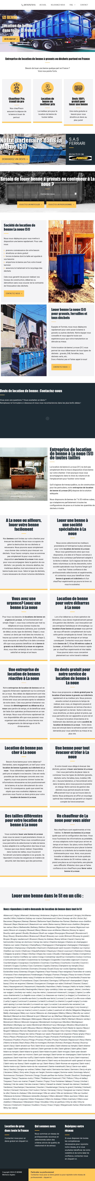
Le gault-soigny (72, 1001)
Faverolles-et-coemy (82, 971)
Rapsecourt (74, 1040)
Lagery (14, 1001)
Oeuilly (51, 1031)
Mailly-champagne (11, 1013)
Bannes (33, 921)
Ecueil (50, 969)
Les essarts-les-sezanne (70, 1004)
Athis (13, 918)
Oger (57, 1031)
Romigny (68, 1043)
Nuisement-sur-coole (37, 1031)
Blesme (65, 930)
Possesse (8, 1040)
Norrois (23, 1031)
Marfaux (59, 1016)
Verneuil (15, 1090)
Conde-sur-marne (11, 957)
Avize (80, 918)
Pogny (47, 1037)
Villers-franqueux (36, 1099)
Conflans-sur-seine (28, 957)
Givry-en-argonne (17, 983)
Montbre (67, 1022)
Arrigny (77, 915)
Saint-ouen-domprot (27, 1060)
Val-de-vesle (18, 1084)
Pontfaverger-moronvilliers (72, 1037)
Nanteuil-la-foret (59, 1028)
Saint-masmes (81, 1057)
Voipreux (27, 1105)
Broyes (6, 939)
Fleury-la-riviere (76, 974)
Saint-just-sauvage (42, 1054)
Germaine (44, 980)
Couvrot (84, 963)
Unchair (84, 1081)
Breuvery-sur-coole (55, 936)
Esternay (23, 971)
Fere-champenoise (22, 974)
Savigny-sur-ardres (25, 1069)
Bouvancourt (81, 933)
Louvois (42, 1010)
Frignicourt (15, 980)
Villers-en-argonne (19, 1099)
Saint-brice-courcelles (45, 1046)
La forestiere (81, 995)
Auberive (21, 918)
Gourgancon (40, 983)
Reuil (21, 1043)
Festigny (48, 974)
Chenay (87, 951)
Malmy (62, 1013)
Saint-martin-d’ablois (43, 1057)
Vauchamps (19, 1087)
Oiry (63, 1031)
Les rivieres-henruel (56, 1007)
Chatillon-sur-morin (12, 951)
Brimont (68, 936)
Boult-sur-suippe (46, 933)
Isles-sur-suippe (66, 989)
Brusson (34, 939)
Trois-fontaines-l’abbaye (61, 1081)
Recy (82, 1040)
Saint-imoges (64, 1051)
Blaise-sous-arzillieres (51, 930)
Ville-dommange (35, 1093)
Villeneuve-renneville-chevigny (35, 1096)
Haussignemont (16, 986)
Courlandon (34, 963)
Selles (38, 1069)
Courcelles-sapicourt (70, 960)
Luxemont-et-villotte (63, 1010)
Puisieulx (64, 1040)
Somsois (29, 1075)
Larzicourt (23, 1001)
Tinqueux (7, 1081)
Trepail (32, 1081)
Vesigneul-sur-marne (72, 1090)
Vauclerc (41, 1087)
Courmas (45, 963)
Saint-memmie (10, 1060)
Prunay (55, 1040)
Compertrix (85, 954)
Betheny (34, 927)
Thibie (37, 1078)
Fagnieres (40, 971)
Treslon (39, 1081)
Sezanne (8, 1072)
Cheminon (78, 951)
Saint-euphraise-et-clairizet (26, 1048)
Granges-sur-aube (55, 983)
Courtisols (66, 963)
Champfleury (35, 945)
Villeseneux (17, 1102)
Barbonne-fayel (44, 921)
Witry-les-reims (10, 1108)
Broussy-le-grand (81, 936)
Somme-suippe (52, 1072)
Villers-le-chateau (53, 1099)
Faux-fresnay (52, 971)
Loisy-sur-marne (23, 1010)
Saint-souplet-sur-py (34, 1063)
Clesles (75, 954)
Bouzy (12, 936)
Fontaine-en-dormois (43, 977)
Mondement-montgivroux (50, 1022)
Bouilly (26, 933)
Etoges (31, 971)
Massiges (26, 1019)
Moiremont (8, 1022)
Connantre (70, 957)
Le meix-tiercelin (23, 1004)
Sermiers (75, 1069)
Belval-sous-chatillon (71, 924)
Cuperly (46, 966)
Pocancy (39, 1037)
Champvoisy (20, 948)
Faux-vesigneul (65, 971)
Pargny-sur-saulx (43, 1034)
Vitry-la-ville (71, 1102)
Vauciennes (30, 1087)
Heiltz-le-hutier (77, 986)
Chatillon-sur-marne (80, 948)
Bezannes (51, 927)
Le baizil (42, 1001)
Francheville (74, 977)
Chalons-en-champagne (76, 942)
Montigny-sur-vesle (22, 1025)
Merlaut (71, 1019)
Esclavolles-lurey (11, 971)
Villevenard (29, 1102)
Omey (68, 1031)
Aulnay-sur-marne (34, 918)
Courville (75, 963)
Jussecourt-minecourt (57, 992)
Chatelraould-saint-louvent (59, 948)
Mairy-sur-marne (28, 1013)
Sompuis (20, 1075)
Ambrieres (45, 915)
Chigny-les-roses (44, 954)
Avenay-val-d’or (70, 918)
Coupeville (55, 960)
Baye (15, 924)
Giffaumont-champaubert (70, 980)
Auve (59, 918)
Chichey (32, 954)
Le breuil (50, 1001)
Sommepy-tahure (81, 1072)
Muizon (39, 1028)
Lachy (7, 1001)
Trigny (47, 1081)
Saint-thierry (49, 1063)
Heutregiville (31, 989)
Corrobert (21, 960)
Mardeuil (7, 1016)
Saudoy (12, 1069)
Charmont (41, 948)
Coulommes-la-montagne (38, 960)
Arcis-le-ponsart (66, 915)
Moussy (31, 1028)
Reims (88, 1040)
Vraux (50, 1105)
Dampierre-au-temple (68, 966)
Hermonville (19, 989)
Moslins (70, 1025)
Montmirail (37, 1025)
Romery (59, 1043)
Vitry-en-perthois (57, 1102)
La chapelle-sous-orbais (31, 995)
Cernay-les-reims (41, 942)
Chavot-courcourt (65, 951)
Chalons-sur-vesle (11, 945)
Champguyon (48, 945)
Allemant (25, 915)
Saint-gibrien (64, 1048)
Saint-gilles (76, 1048)
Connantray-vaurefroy (55, 957)
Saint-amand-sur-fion (25, 1046)
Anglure (54, 915)
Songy (37, 1075)
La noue (60, 998)
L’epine (79, 992)
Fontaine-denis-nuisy (24, 977)
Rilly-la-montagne (39, 1043)
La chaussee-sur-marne (53, 995)
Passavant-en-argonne (62, 1034)
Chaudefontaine (39, 951)
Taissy (15, 1078)
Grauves (77, 983)
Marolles (85, 1016)
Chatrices (26, 951)
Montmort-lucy (50, 1025)
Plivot (31, 1037)
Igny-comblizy (51, 989)
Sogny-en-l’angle (37, 1072)
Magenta (77, 1010)
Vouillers (36, 1105)
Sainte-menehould (57, 1066)
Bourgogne (60, 933)
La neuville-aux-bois (27, 998)
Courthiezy (55, 963)
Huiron (41, 989)
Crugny (15, 966)
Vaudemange (52, 1087)
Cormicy (87, 957)
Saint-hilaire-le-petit (48, 1051)
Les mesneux (24, 1007)
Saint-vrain (84, 1063)
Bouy (5, 936)
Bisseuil (31, 930)
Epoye (80, 969)
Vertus (43, 1090)
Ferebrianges (37, 974)
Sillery (16, 1072)
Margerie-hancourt (72, 1016)
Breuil (43, 936)
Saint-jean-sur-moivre (23, 1054)
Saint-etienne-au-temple (67, 1046)
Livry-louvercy (81, 1007)
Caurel (71, 939)
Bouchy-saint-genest (12, 933)
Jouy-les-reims (39, 992)
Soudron (76, 1075)
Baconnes (8, 921)
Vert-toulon (34, 1090)
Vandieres (8, 1087)
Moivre (17, 1022)
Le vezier (53, 1004)
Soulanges (85, 1075)
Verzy (60, 1090)
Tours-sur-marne (20, 1081)
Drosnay (43, 969)
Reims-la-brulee (11, 1043)
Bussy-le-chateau (46, 939)
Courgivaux (23, 963)
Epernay (73, 969)
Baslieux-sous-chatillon (81, 921)
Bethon (42, 927)
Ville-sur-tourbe (80, 1093)
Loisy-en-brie (9, 1010)
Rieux (27, 1043)
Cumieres (38, 966)
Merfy (64, 1019)
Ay (85, 918)
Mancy (69, 1013)
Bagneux (17, 921)
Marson (17, 1019)
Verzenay (52, 1090)
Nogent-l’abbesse (11, 1031)
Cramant (7, 966)
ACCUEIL (43, 5)
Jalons (77, 989)
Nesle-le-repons (75, 1028)
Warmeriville (85, 1105)
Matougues (37, 1019)
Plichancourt (22, 1037)
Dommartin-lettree (11, 969)
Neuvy (86, 1028)
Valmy (42, 1084)
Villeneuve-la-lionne (12, 1096)
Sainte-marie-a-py (11, 1066)
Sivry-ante (24, 1072)
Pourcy (25, 1040)
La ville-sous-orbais (82, 998)
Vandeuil (85, 1084)
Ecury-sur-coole (61, 969)
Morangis (61, 1025)
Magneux (86, 1010)
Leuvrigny (69, 1007)
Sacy (12, 1046)
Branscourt (35, 936)
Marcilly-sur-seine (81, 1013)
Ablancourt (8, 915)
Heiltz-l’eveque (63, 986)
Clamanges (66, 954)
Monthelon (8, 1025)
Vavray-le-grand (66, 1087)
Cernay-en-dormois (23, 942)
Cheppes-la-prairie (12, 954)
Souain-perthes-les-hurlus (52, 1075)
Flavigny (64, 974)
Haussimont (29, 986)
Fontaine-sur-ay (61, 977)
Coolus (79, 957)
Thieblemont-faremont (51, 1078)
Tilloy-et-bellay (80, 1078)
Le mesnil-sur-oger (40, 1004)
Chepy (24, 954)
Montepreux (77, 1022)
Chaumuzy (51, 951)
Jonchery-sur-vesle (22, 992)
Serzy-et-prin (85, 1069)
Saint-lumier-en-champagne (64, 1054)
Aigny (17, 915)
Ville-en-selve (49, 1093)
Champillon (8, 948)
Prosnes (40, 1040)
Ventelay (78, 1087)
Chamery (25, 945)
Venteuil (87, 1087)
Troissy (76, 1081)
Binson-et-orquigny (18, 930)
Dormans (34, 969)
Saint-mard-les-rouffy (23, 1057)
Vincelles (45, 1102)
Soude (68, 1075)
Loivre (35, 1010)
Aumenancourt (49, 918)
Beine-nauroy (55, 924)
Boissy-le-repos (77, 930)
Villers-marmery (69, 1099)
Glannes (30, 983)
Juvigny (71, 992)
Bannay (25, 921)
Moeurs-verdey (83, 1019)
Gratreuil (68, 983)
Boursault (70, 933)
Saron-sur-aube (79, 1066)
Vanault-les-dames (71, 1084)
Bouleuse (34, 933)
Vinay (37, 1102)
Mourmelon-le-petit (18, 1028)
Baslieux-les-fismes (61, 921)
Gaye (36, 980)
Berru (16, 927)
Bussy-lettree (61, 939)
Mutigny (48, 1028)
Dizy (81, 966)
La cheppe (69, 995)
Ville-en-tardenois (65, 1093)
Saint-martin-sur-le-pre (64, 1057)
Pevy (88, 1034)
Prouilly (48, 1040)
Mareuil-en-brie (19, 1016)
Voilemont (17, 1105)
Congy (41, 957)
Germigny (53, 980)
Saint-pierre (42, 1060)
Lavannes (32, 1001)
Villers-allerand (56, 1096)
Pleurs (13, 1037)
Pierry (6, 1037)
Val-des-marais (32, 1084)
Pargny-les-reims (27, 1034)
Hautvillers (51, 986)
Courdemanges (10, 963)
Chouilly (56, 954)
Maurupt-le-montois (52, 1019)
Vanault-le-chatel (54, 1084)
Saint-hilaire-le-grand (29, 1051)
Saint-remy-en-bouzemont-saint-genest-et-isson (69, 1060)
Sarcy (68, 1066)
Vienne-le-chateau (18, 1093)
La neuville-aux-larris (46, 998)
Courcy (84, 960)
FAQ (71, 5)
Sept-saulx (46, 1069)
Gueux (85, 983)
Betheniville (25, 927)
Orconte (7, 1034)
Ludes (50, 1010)
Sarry (5, 1069)
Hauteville (40, 986)
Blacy (38, 930)
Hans (5, 986)
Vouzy (44, 1105)
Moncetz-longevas (30, 1022)
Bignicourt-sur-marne (66, 927)
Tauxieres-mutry (26, 1078)
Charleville (31, 948)
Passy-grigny (79, 1034)
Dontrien (25, 969)
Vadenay (7, 1084)
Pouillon (17, 1040)
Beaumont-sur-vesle (39, 924)
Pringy (32, 1040)
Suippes (7, 1078)
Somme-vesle (66, 1072)
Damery (54, 966)
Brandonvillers (22, 936)
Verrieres (24, 1090)
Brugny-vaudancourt (20, 939)
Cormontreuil (10, 960)
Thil (64, 1078)
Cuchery (23, 966)
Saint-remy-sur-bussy (14, 1063)
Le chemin (60, 1001)
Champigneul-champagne (66, 945)
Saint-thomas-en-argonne (67, 1063)
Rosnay (76, 1043)
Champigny (84, 945)
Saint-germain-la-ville (48, 1048)
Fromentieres (27, 980)
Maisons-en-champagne (47, 1013)
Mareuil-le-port (33, 1016)
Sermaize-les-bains (61, 1069)
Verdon (6, 1090)
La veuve (69, 998)
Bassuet (8, 924)
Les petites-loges (38, 1007)
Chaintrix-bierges (57, 942)
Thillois (69, 1078)
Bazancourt (23, 924)
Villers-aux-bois (71, 1096)
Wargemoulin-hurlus (70, 1105)
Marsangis (8, 1019)
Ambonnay (35, 915)
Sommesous (9, 1075)
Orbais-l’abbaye (79, 1031)
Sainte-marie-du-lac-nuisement (34, 1066)
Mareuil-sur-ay (47, 1016)
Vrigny (57, 1105)
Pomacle (55, 1037)
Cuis (30, 966)
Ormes (15, 1034)
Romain (51, 1043)
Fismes (56, 974)
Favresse (8, 974)
